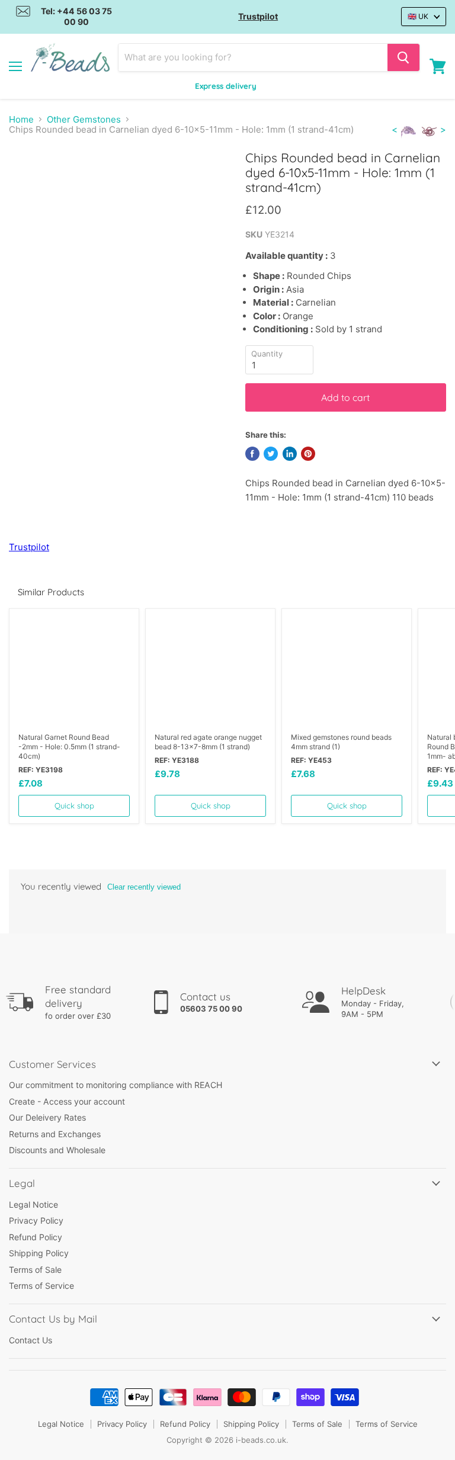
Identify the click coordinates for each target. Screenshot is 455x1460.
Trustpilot (258, 16)
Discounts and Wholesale (57, 1150)
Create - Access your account (67, 1101)
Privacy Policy (36, 1220)
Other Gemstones (84, 119)
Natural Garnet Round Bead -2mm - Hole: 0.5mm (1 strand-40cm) (69, 747)
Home (21, 119)
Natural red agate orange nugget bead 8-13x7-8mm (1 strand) (208, 742)
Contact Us (30, 1340)
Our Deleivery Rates (47, 1117)
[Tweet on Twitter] (271, 454)
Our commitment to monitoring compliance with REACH (115, 1085)
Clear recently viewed (144, 887)
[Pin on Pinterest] (308, 454)
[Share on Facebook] (252, 454)
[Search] (403, 57)
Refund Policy (35, 1237)
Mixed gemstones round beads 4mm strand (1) (341, 742)
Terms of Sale (35, 1270)
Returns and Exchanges (55, 1134)
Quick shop (74, 805)
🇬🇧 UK (418, 16)
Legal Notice (33, 1204)
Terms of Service (41, 1286)
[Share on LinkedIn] (290, 454)
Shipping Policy (39, 1253)
